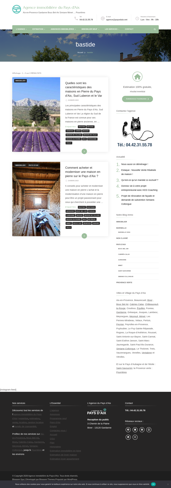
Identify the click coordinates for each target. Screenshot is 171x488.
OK (153, 484)
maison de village (74, 135)
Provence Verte (124, 282)
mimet (68, 223)
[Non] (168, 484)
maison (86, 131)
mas (84, 139)
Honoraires (55, 446)
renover (87, 223)
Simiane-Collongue (125, 276)
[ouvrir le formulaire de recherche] (154, 29)
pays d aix (77, 223)
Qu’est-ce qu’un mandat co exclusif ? (139, 180)
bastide (82, 126)
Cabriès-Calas (124, 254)
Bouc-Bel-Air (123, 248)
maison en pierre (73, 139)
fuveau (92, 211)
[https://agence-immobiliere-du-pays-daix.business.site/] (135, 429)
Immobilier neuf (89, 29)
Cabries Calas (137, 304)
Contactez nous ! (58, 430)
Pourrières (121, 372)
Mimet (120, 265)
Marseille (121, 228)
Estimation (37, 29)
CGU (52, 438)
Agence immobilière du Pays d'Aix (51, 7)
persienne (92, 139)
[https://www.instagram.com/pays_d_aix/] (135, 437)
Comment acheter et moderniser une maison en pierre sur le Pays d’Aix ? (82, 172)
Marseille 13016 (124, 232)
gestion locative (36, 422)
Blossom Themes (47, 479)
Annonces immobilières (62, 29)
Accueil (53, 434)
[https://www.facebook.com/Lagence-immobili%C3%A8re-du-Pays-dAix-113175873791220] (128, 429)
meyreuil (92, 219)
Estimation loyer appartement (64, 459)
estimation (34, 418)
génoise (69, 131)
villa (68, 227)
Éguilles (141, 308)
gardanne (70, 215)
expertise (23, 418)
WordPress (72, 479)
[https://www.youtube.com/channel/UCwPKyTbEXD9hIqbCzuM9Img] (148, 429)
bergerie (70, 211)
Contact (129, 29)
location (23, 422)
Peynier (120, 324)
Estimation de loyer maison (63, 455)
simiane (96, 223)
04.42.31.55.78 (86, 20)
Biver (149, 300)
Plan (52, 442)
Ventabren (147, 352)
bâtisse (90, 126)
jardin (78, 131)
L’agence (20, 29)
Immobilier (20, 81)
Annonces (55, 414)
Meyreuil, (134, 316)
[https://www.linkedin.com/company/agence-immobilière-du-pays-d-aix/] (128, 437)
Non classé (122, 238)
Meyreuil (16, 446)
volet (68, 143)
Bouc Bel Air (122, 304)
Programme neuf (58, 418)
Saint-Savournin (124, 271)
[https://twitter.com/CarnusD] (141, 429)
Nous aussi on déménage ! (134, 164)
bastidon (91, 207)
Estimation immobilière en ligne (65, 451)
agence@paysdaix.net (116, 20)
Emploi (53, 426)
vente (15, 422)
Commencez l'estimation (136, 99)
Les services (111, 29)
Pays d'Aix (33, 165)
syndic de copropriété (25, 426)
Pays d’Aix (55, 422)
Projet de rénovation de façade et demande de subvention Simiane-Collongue (138, 200)
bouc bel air (81, 211)
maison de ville (90, 135)
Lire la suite (80, 151)
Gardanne (122, 260)
